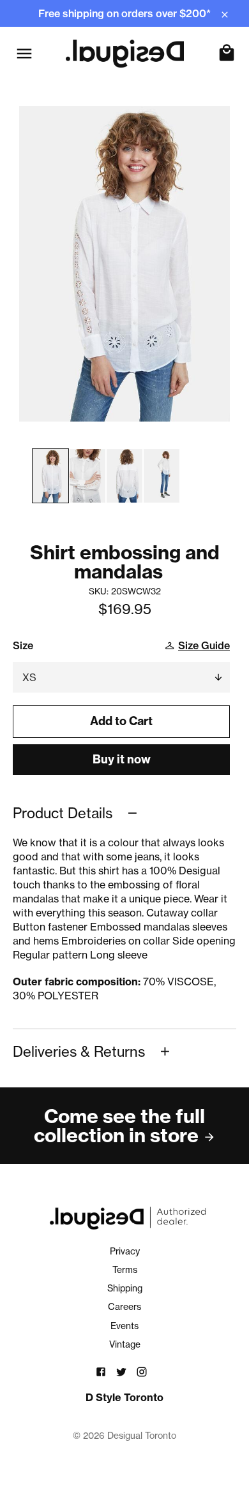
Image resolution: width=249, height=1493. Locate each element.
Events (124, 1326)
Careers (124, 1307)
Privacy (125, 1251)
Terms (124, 1270)
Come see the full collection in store (120, 1125)
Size (23, 645)
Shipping (124, 1288)
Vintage (124, 1344)
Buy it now (122, 759)
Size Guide (204, 645)
